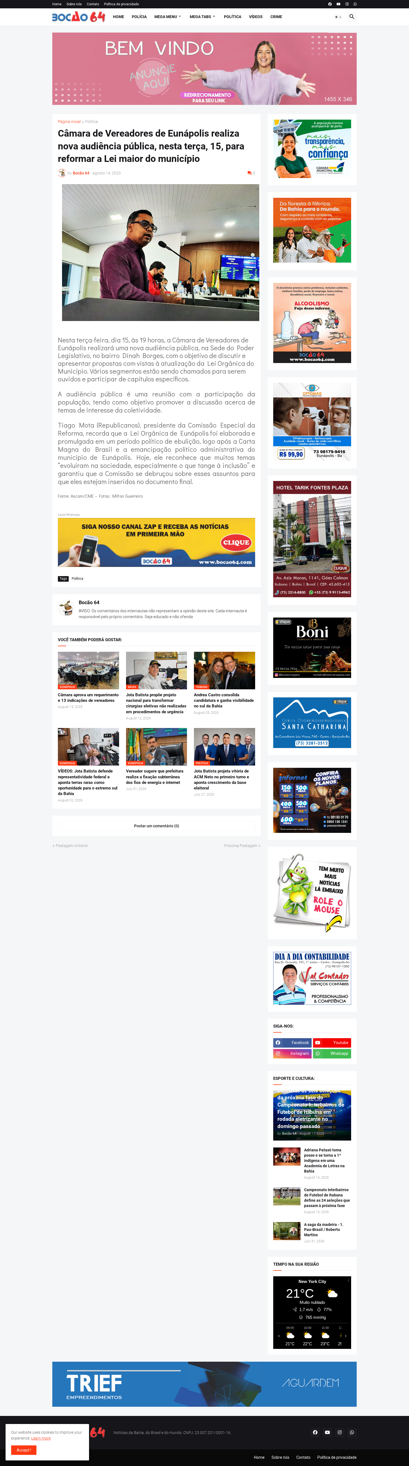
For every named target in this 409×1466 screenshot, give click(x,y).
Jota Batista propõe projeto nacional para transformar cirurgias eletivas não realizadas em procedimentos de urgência (156, 703)
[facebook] (330, 4)
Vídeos (256, 16)
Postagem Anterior (72, 845)
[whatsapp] (355, 4)
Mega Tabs (200, 16)
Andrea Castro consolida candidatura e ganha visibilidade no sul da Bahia (224, 700)
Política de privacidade (121, 4)
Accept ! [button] (24, 1450)
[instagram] (347, 4)
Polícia (139, 16)
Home (56, 4)
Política (232, 16)
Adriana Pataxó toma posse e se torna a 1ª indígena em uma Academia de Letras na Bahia (324, 1160)
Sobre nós (74, 4)
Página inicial (69, 122)
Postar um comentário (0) (156, 826)
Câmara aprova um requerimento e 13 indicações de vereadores (88, 697)
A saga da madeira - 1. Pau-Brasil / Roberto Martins (323, 1229)
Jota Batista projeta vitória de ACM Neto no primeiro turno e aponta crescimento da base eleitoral (221, 780)
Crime (276, 16)
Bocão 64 (89, 602)
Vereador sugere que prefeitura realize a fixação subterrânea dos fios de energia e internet (154, 777)
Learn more (41, 1438)
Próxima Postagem (240, 845)
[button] (338, 17)
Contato (93, 4)
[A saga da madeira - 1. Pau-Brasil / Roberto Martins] (286, 1231)
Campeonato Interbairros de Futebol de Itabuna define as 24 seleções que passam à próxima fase (327, 1198)
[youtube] (339, 4)
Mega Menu (165, 16)
